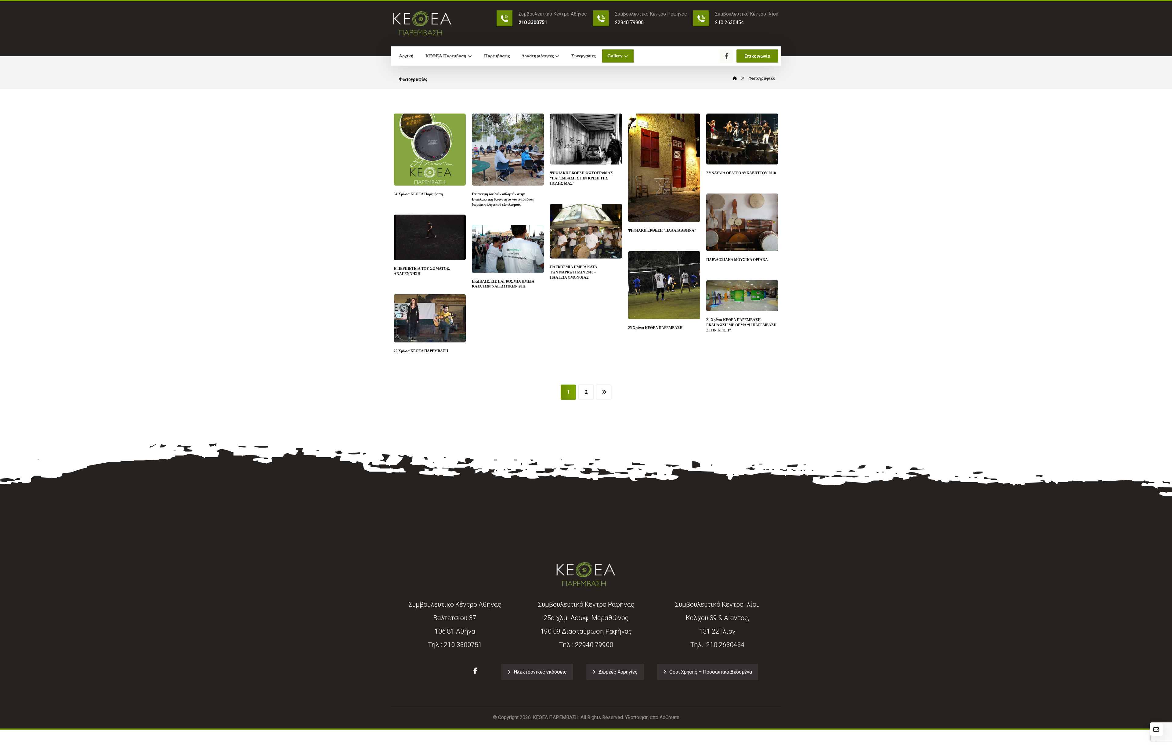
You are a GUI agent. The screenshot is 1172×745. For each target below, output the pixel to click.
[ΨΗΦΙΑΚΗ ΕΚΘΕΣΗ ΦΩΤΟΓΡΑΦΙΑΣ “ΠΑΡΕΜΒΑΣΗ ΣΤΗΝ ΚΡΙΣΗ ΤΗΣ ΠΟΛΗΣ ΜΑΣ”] (586, 139)
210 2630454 (725, 645)
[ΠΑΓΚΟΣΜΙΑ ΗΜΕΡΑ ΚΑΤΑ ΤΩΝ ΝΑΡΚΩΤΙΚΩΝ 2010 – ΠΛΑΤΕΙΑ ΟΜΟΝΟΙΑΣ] (586, 231)
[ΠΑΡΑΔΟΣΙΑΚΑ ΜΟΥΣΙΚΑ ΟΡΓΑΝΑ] (742, 222)
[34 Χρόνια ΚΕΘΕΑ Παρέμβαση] (430, 150)
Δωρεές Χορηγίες (618, 672)
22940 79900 (594, 645)
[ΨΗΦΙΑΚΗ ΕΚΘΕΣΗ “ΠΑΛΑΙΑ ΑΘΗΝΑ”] (664, 168)
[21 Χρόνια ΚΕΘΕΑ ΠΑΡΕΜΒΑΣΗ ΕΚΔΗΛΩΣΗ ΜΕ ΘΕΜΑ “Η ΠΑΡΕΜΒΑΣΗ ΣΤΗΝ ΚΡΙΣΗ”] (742, 295)
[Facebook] (726, 56)
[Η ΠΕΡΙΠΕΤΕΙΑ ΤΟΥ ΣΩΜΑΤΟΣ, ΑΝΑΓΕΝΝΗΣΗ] (430, 237)
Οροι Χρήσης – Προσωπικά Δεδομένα (710, 672)
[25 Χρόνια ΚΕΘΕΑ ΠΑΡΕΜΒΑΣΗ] (664, 285)
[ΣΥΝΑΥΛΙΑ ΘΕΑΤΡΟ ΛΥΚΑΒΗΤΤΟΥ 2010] (742, 139)
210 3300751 (463, 645)
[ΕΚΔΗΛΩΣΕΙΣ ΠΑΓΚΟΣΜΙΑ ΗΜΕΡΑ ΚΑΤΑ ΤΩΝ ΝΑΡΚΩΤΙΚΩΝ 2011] (508, 249)
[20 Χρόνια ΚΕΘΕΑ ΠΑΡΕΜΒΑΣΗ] (430, 318)
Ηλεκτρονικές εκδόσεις (540, 672)
